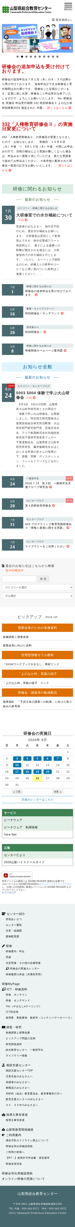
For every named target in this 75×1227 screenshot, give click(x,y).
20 (47, 771)
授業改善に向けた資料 (17, 645)
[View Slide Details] (37, 38)
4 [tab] (31, 57)
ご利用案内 (13, 1135)
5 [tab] (35, 57)
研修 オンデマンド (18, 1000)
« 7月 (17, 791)
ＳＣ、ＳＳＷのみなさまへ (22, 1105)
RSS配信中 (16, 570)
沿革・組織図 (14, 930)
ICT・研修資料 (16, 989)
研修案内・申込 (15, 951)
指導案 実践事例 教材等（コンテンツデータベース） (39, 1017)
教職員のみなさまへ (18, 1087)
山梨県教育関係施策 (19, 1129)
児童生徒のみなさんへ (19, 1076)
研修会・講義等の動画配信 (37, 692)
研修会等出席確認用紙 (19, 1146)
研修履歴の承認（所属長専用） (24, 974)
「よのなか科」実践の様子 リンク (26, 683)
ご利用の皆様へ (15, 1152)
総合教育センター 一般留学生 (24, 1049)
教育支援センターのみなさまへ (24, 1099)
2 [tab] (22, 57)
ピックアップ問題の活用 (20, 1038)
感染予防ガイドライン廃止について (27, 1140)
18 (27, 771)
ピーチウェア (13, 820)
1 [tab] (18, 57)
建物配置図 (12, 936)
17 (17, 771)
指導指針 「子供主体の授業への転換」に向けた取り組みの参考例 (37, 704)
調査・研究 (13, 1027)
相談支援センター (18, 1065)
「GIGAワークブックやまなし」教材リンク (31, 664)
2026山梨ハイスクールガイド (24, 862)
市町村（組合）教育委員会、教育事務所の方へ (34, 1093)
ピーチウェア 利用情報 (21, 827)
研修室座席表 (14, 1163)
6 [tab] (40, 57)
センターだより (15, 855)
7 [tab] (44, 57)
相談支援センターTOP (19, 1070)
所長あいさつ (14, 919)
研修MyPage (11, 983)
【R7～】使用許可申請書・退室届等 (28, 1157)
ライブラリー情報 (16, 1055)
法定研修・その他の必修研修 (23, 962)
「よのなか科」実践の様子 (37, 673)
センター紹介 (15, 913)
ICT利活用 (12, 1011)
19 (37, 771)
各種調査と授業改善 (16, 636)
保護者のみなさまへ (18, 1082)
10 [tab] (57, 57)
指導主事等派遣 (16, 1114)
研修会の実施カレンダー (24, 968)
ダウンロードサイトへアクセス (55, 884)
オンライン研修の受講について (23, 1178)
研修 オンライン (16, 994)
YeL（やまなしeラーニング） (24, 1006)
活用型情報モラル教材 (37, 655)
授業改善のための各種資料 (37, 627)
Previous (7, 37)
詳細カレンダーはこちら (37, 799)
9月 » (58, 791)
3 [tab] (26, 57)
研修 (8, 946)
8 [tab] (49, 57)
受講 (8, 957)
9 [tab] (53, 57)
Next (68, 37)
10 (17, 765)
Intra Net (10, 834)
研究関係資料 (14, 1044)
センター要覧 (14, 925)
